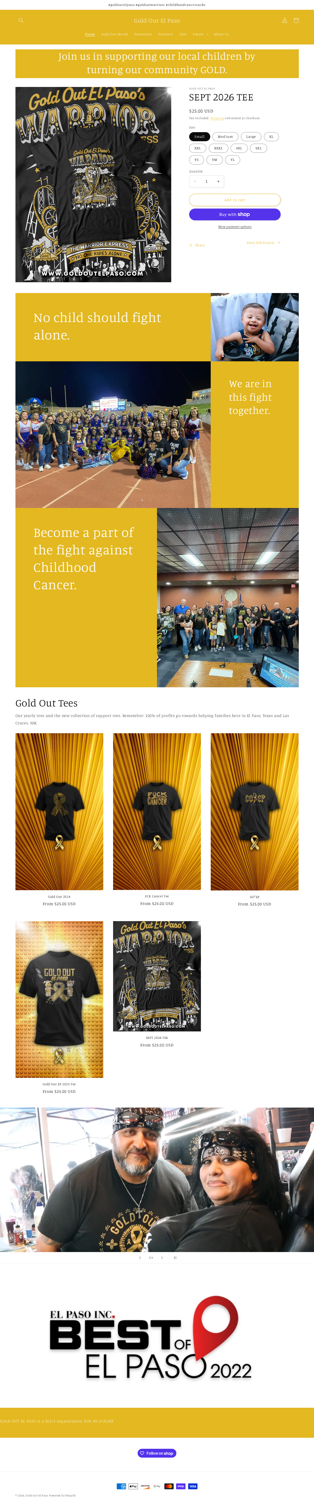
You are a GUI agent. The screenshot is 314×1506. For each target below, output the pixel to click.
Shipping (217, 118)
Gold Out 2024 (59, 897)
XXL (198, 148)
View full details (261, 242)
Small (200, 136)
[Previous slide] (139, 1257)
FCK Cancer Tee (157, 896)
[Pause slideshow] (174, 1257)
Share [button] (200, 245)
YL (233, 159)
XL (271, 136)
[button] (21, 20)
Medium (225, 136)
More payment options (235, 226)
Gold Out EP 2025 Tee (59, 1084)
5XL (258, 148)
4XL (239, 148)
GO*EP (255, 897)
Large (251, 136)
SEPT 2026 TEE (157, 1038)
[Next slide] (162, 1257)
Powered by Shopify (62, 1495)
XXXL (218, 148)
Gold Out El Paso (37, 1495)
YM (214, 159)
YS (197, 159)
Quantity (196, 171)
